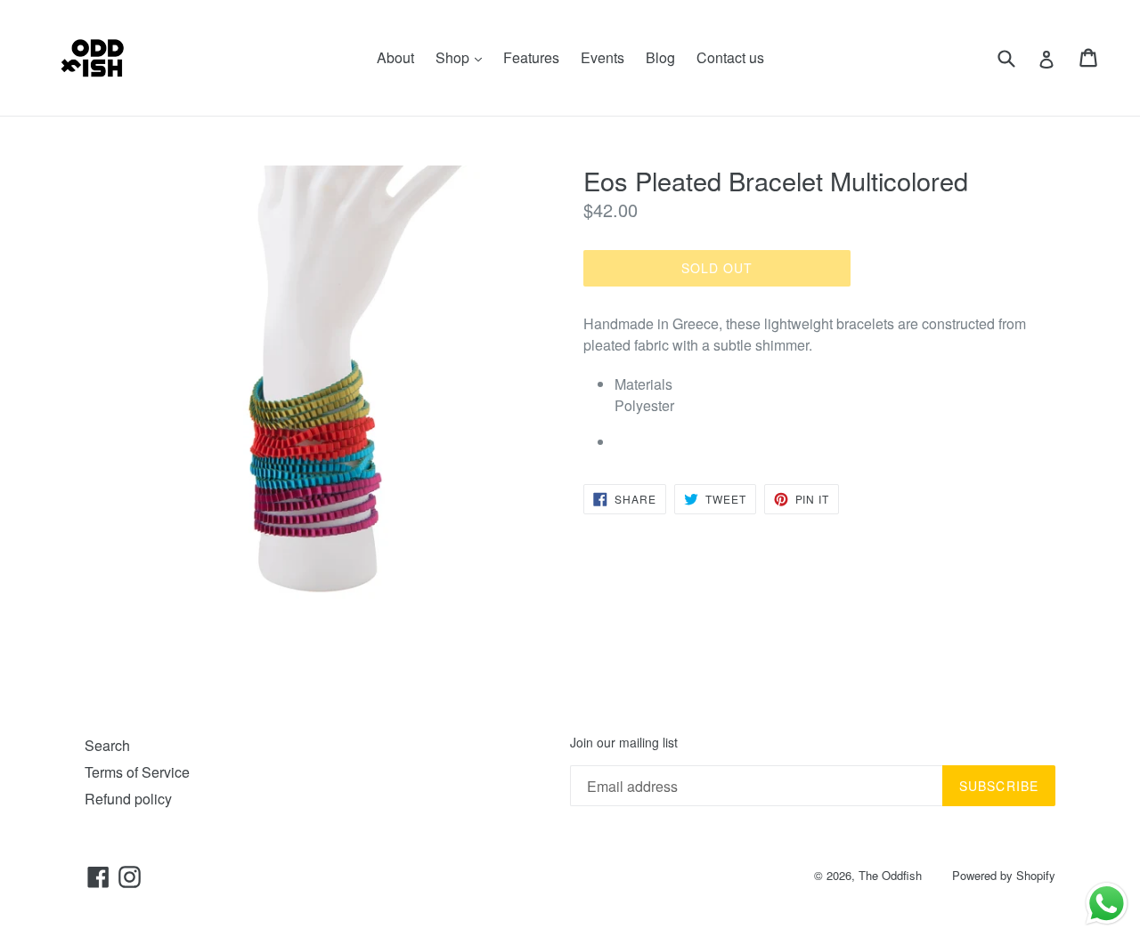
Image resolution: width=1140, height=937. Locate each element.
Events (602, 57)
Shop (463, 57)
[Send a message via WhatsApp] (1106, 903)
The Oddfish (890, 875)
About (395, 57)
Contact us (730, 57)
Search (107, 745)
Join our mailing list (624, 742)
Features (531, 57)
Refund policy (128, 798)
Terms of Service (137, 772)
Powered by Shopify (1003, 875)
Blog (660, 57)
